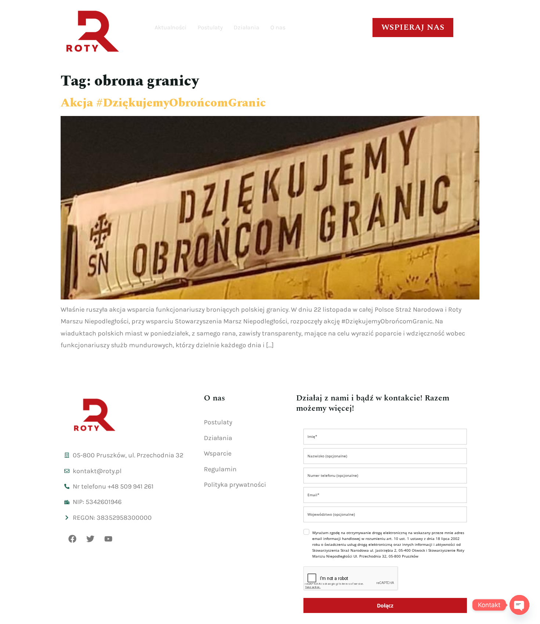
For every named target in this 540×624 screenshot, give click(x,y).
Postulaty (210, 27)
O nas (277, 27)
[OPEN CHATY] (519, 605)
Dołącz (385, 605)
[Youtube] (108, 539)
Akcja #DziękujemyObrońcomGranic (163, 103)
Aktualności (171, 27)
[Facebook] (72, 539)
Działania (246, 27)
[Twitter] (90, 539)
